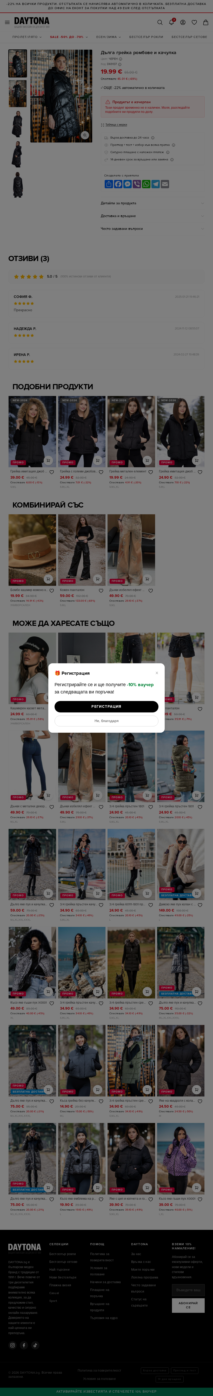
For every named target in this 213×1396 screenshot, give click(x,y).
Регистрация (106, 706)
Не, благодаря (107, 721)
